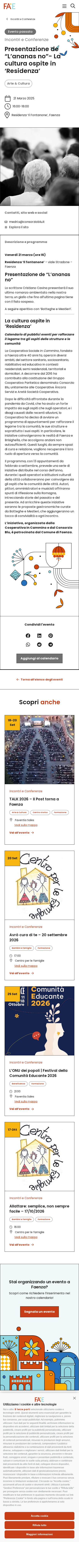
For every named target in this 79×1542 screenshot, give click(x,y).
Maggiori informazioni (39, 1534)
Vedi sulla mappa (25, 825)
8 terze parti (22, 1409)
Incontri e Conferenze (27, 39)
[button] (74, 1398)
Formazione (60, 812)
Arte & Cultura (18, 83)
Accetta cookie (39, 1515)
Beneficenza (18, 1083)
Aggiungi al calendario (39, 658)
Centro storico (40, 812)
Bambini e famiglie (21, 948)
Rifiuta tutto (39, 1525)
